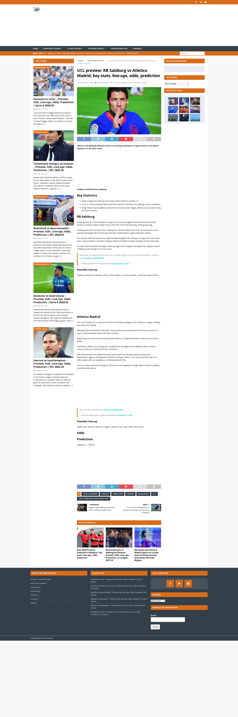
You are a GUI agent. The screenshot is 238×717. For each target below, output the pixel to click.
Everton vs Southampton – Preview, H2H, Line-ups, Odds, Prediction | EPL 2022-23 (52, 364)
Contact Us (34, 599)
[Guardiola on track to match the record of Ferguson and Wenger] (184, 117)
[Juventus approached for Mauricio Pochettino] (195, 109)
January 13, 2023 (41, 109)
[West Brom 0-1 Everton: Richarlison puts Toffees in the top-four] (184, 101)
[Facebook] (196, 2)
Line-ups (105, 494)
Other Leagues (75, 48)
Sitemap (33, 603)
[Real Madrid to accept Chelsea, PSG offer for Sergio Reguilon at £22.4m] (195, 101)
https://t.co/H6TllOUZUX (113, 410)
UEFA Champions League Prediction (93, 499)
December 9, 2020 (86, 82)
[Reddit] (205, 2)
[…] (44, 124)
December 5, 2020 (121, 263)
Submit (155, 627)
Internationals (96, 48)
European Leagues (52, 48)
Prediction (118, 494)
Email (154, 615)
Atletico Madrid (90, 494)
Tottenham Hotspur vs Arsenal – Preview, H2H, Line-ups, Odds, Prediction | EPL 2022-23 (53, 167)
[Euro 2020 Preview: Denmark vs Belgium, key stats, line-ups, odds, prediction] (90, 537)
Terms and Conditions (38, 583)
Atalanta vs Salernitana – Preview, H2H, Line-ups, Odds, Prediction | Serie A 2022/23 (52, 299)
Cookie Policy (35, 591)
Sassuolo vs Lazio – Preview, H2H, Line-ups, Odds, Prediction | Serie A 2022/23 (53, 102)
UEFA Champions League (137, 82)
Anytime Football (103, 82)
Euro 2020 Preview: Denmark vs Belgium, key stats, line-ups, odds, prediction (89, 554)
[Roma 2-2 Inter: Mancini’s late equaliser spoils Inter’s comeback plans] (173, 117)
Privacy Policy (35, 587)
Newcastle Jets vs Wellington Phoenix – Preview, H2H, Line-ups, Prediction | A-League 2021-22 (117, 555)
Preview (130, 494)
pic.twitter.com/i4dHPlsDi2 (93, 258)
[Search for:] (192, 53)
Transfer (137, 48)
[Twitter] (201, 2)
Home (35, 48)
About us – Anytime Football (40, 579)
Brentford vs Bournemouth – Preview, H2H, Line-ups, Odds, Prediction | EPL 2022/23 (52, 231)
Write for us (34, 595)
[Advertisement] (148, 25)
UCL (154, 494)
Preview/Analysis (119, 48)
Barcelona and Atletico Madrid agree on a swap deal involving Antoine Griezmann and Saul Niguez (146, 555)
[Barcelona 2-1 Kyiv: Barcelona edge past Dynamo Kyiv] (173, 101)
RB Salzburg (143, 494)
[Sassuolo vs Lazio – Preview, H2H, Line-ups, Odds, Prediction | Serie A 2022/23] (53, 81)
